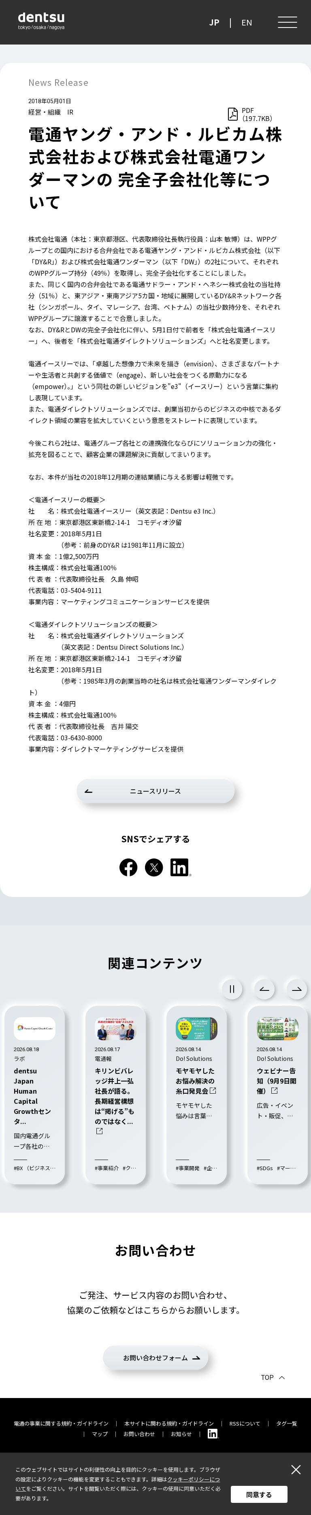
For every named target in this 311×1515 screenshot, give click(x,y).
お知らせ (181, 1434)
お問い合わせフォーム (155, 1357)
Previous (264, 989)
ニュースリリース (155, 791)
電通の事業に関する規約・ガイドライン (61, 1423)
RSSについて (245, 1423)
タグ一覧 (286, 1423)
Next (297, 989)
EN (246, 22)
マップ (100, 1434)
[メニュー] (286, 22)
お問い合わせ (139, 1434)
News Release (58, 82)
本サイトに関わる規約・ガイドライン (169, 1423)
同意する (259, 1494)
